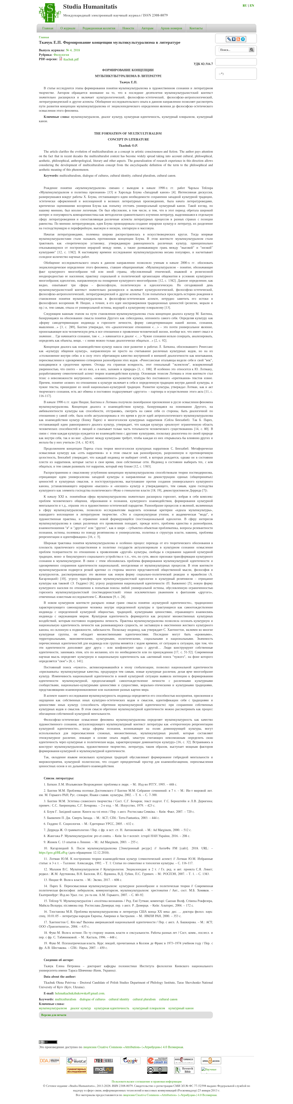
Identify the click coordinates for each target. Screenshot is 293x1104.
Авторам (147, 28)
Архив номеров (171, 28)
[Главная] (50, 21)
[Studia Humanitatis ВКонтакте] (234, 40)
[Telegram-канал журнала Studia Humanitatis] (243, 40)
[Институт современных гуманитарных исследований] (77, 1073)
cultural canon (168, 999)
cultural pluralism (144, 999)
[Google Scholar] (130, 1063)
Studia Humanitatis (90, 6)
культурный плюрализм (149, 1008)
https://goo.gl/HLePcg (53, 852)
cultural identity (119, 999)
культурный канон (181, 1008)
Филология (61, 54)
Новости (128, 28)
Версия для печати (53, 1014)
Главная (47, 28)
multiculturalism (65, 999)
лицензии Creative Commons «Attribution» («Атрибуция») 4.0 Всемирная (133, 1047)
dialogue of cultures (92, 999)
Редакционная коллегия (99, 28)
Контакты (196, 28)
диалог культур (80, 1008)
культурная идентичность (111, 1008)
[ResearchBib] (184, 1073)
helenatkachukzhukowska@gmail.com (79, 993)
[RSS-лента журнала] (238, 40)
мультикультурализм (53, 1008)
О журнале (67, 28)
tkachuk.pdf (71, 59)
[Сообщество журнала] (229, 40)
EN (252, 5)
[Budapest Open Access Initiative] (211, 1063)
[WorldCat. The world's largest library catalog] (77, 1063)
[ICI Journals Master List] (184, 1063)
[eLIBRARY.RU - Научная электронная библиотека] (157, 1063)
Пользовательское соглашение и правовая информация (147, 1081)
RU (245, 5)
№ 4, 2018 (73, 50)
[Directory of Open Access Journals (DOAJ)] (50, 1063)
